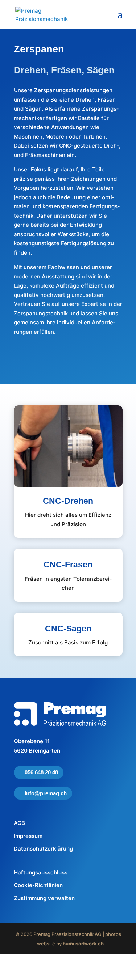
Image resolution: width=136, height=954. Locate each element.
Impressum (28, 835)
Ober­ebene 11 (32, 741)
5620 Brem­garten (37, 750)
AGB (19, 822)
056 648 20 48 (41, 772)
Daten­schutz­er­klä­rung (43, 848)
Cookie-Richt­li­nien (38, 885)
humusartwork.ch (83, 943)
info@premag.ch (46, 793)
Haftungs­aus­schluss (40, 872)
